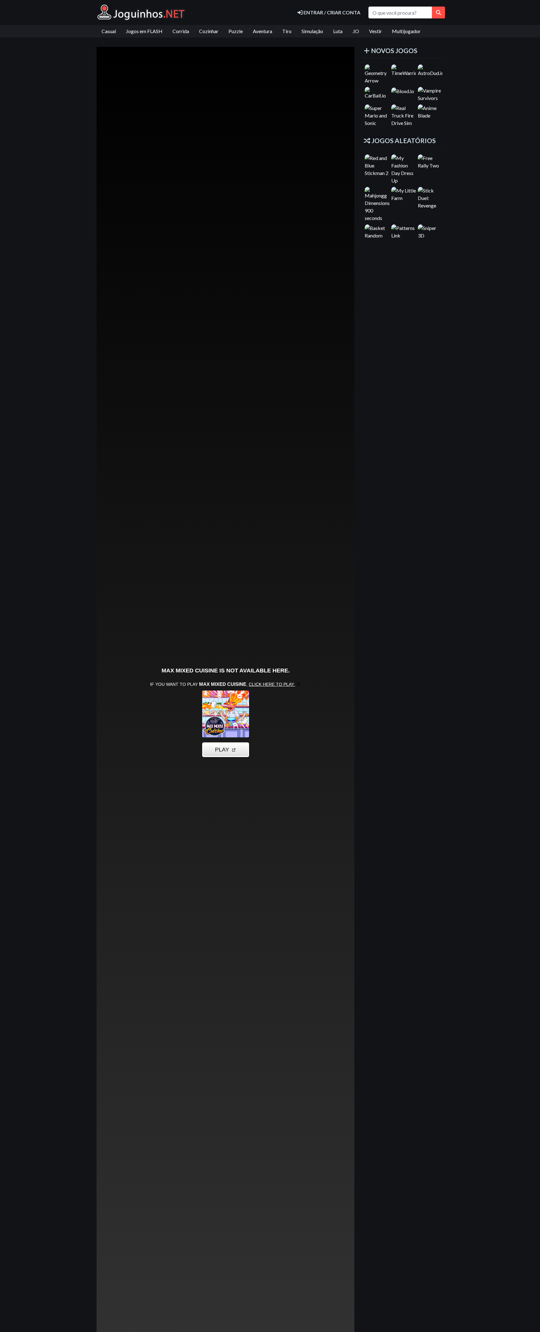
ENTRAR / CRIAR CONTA (331, 12)
